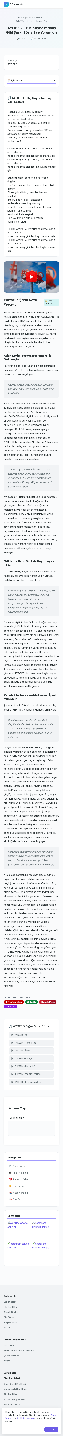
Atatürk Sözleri (19, 1179)
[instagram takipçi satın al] (19, 1251)
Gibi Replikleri (10, 1394)
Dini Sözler (16, 1185)
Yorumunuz (16, 1117)
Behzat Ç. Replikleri (13, 1404)
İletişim (7, 1360)
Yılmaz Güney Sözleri (14, 1399)
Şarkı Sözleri (36, 17)
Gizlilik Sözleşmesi (25, 1418)
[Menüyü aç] (56, 4)
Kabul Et (51, 1429)
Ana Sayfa (23, 17)
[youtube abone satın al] (19, 1231)
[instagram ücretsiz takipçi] (44, 1231)
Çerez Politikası (11, 1355)
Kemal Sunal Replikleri (15, 1384)
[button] (31, 277)
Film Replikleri (18, 1172)
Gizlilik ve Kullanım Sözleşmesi (19, 1350)
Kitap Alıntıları (18, 1192)
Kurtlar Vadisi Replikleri (15, 1389)
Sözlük (14, 1199)
